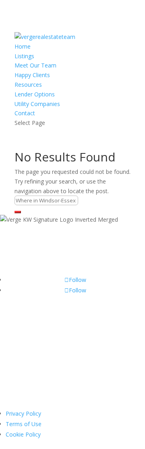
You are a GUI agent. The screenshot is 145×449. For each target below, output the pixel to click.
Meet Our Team (35, 65)
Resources (28, 84)
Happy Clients (32, 75)
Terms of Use (23, 424)
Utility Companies (37, 104)
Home (22, 46)
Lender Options (34, 94)
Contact (24, 113)
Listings (24, 56)
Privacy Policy (23, 413)
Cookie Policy (23, 434)
